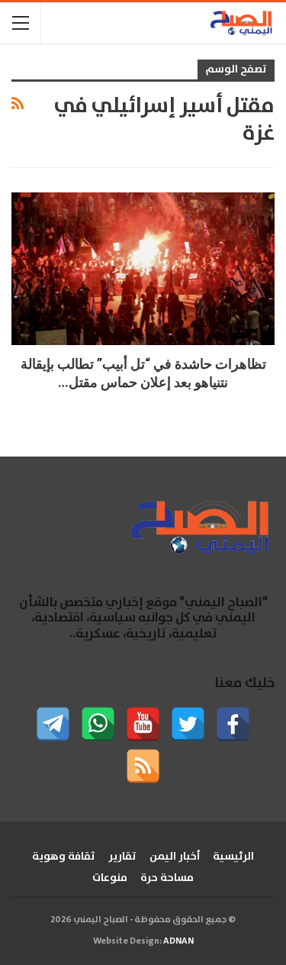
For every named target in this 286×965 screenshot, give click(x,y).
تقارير (122, 856)
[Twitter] (188, 724)
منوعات (109, 878)
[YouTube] (143, 724)
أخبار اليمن (174, 856)
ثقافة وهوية (63, 856)
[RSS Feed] (143, 766)
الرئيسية (233, 856)
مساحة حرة (167, 878)
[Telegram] (53, 724)
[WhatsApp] (98, 724)
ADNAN (178, 941)
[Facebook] (233, 724)
